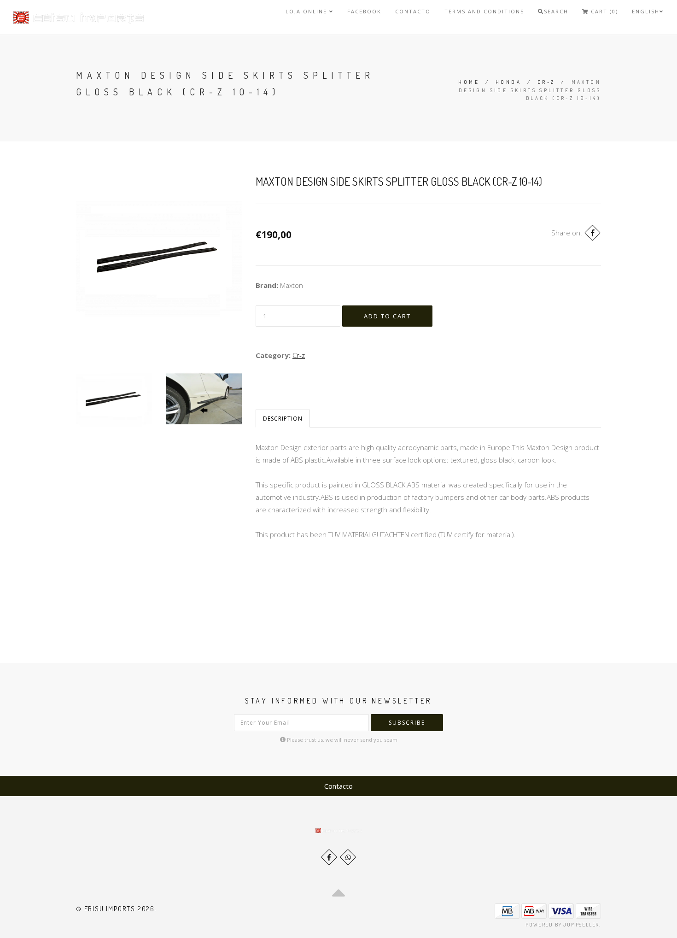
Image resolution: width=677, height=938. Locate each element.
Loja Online (307, 11)
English (645, 11)
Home (468, 82)
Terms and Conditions (484, 11)
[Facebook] (592, 233)
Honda (508, 82)
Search (556, 11)
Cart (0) (603, 11)
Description (283, 418)
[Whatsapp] (348, 857)
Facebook (364, 11)
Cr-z (546, 82)
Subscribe (407, 723)
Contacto (413, 11)
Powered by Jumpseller (562, 924)
